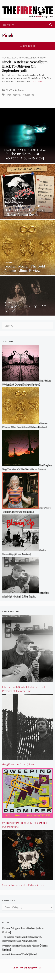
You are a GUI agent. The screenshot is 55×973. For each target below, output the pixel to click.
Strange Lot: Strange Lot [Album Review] (23, 884)
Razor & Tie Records (23, 94)
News (21, 90)
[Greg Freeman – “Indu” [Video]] (27, 757)
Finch (8, 94)
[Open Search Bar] (50, 24)
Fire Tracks (11, 90)
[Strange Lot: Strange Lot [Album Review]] (27, 878)
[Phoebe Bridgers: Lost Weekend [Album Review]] (27, 160)
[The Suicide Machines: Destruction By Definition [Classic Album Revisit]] (27, 217)
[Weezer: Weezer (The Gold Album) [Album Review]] (27, 273)
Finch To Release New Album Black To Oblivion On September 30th (25, 66)
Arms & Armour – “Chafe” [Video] (19, 954)
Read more (37, 81)
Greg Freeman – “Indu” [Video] (18, 764)
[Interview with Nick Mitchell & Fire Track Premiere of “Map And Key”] (27, 680)
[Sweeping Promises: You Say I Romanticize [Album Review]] (27, 816)
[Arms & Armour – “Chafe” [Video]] (27, 313)
